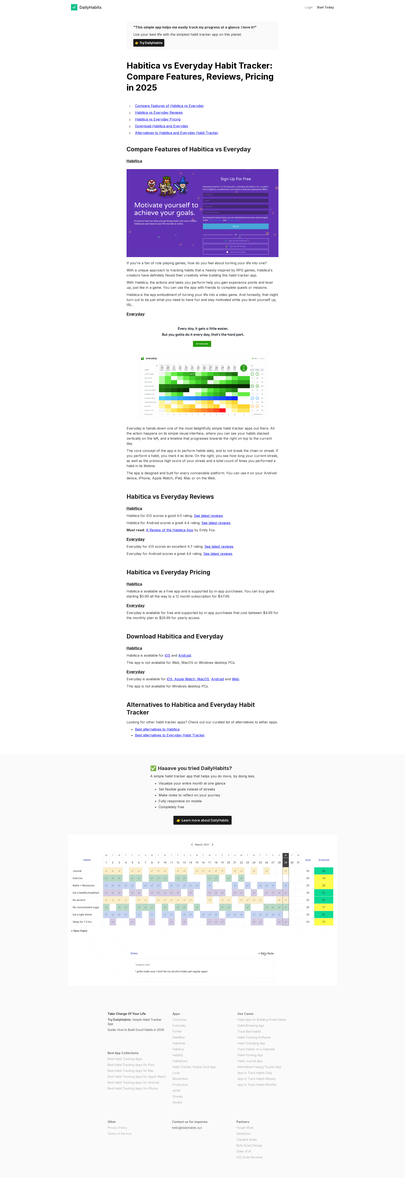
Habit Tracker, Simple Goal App (194, 1067)
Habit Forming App (250, 1055)
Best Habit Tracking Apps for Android (133, 1082)
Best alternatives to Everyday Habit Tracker (170, 735)
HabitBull (179, 1037)
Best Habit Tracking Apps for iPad (131, 1065)
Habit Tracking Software (254, 1037)
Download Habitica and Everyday (161, 126)
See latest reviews (208, 516)
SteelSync (243, 1133)
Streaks (178, 1096)
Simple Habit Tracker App (135, 1022)
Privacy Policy (117, 1127)
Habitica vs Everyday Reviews (159, 112)
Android (184, 655)
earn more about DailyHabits (202, 820)
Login (309, 7)
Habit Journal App (250, 1061)
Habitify (178, 1055)
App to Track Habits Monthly (257, 1084)
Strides (177, 1102)
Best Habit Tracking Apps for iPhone (133, 1088)
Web (235, 679)
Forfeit (177, 1031)
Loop (176, 1073)
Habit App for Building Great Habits (262, 1019)
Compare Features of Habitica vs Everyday (169, 106)
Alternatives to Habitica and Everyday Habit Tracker (176, 133)
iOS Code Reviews (249, 1157)
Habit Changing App (251, 1043)
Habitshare (180, 1061)
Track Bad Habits (249, 1031)
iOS (167, 655)
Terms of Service (119, 1133)
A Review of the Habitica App (169, 530)
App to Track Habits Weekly (257, 1078)
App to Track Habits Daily (255, 1073)
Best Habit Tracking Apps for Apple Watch (137, 1076)
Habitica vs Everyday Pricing (158, 119)
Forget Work (245, 1127)
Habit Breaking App (251, 1025)
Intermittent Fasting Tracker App (259, 1067)
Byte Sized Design (249, 1145)
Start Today (325, 7)
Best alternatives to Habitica (157, 729)
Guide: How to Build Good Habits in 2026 (136, 1030)
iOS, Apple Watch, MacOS (188, 679)
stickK (177, 1090)
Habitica (178, 1049)
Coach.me (179, 1019)
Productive (180, 1084)
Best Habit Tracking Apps (125, 1059)
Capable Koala (246, 1139)
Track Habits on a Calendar (256, 1049)
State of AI (243, 1151)
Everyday (179, 1025)
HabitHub (179, 1043)
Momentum (180, 1078)
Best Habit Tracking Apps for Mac (131, 1070)
